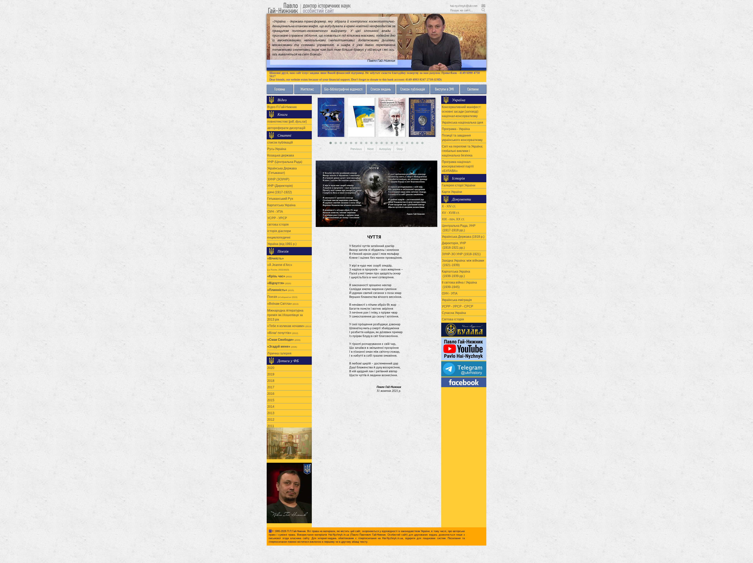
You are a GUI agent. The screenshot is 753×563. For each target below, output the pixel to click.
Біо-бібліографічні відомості (343, 89)
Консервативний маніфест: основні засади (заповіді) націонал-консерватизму (461, 111)
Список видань (381, 89)
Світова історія (453, 319)
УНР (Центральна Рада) (284, 162)
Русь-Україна (276, 149)
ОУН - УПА (275, 211)
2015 (270, 400)
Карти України (452, 191)
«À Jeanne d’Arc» (279, 267)
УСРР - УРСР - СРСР (457, 306)
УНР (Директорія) (280, 185)
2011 (270, 426)
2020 (270, 368)
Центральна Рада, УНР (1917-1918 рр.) (459, 228)
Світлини (473, 89)
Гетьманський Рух (280, 198)
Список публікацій (412, 89)
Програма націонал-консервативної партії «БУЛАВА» (458, 166)
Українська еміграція (457, 300)
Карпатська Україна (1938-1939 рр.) (456, 274)
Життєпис (307, 89)
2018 (270, 380)
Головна (279, 89)
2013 (270, 413)
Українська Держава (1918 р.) (463, 236)
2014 (270, 406)
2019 (270, 374)
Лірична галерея (279, 353)
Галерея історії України (458, 185)
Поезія (282, 296)
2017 (270, 387)
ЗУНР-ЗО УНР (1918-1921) (461, 254)
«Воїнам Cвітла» (282, 303)
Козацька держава (280, 155)
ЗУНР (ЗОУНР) (278, 179)
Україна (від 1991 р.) (281, 244)
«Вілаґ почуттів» (282, 332)
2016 (270, 393)
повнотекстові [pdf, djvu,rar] (286, 121)
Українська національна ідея (462, 122)
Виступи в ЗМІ (444, 89)
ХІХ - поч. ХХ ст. (453, 219)
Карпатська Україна (281, 205)
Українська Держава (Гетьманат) (282, 170)
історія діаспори (279, 231)
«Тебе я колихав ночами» (289, 326)
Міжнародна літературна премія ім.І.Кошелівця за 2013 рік (285, 315)
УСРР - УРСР (277, 218)
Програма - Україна (456, 129)
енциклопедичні (278, 237)
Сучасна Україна (454, 312)
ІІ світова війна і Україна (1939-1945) (459, 285)
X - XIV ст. (449, 206)
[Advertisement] (376, 442)
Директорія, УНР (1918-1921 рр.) (454, 245)
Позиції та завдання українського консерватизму (462, 138)
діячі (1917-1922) (279, 192)
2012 (270, 419)
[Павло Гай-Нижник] (463, 382)
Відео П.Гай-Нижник (282, 107)
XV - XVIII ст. (450, 212)
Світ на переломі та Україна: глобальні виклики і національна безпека (462, 151)
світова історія (278, 224)
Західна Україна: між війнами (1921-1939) (463, 263)
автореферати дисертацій (286, 128)
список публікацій (280, 142)
